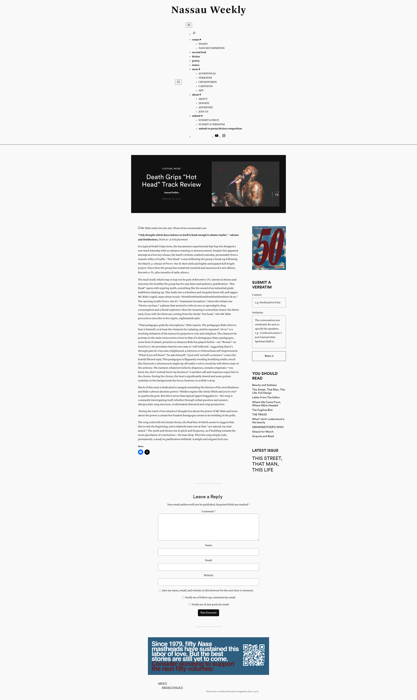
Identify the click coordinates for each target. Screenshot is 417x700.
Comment (209, 511)
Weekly (228, 10)
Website (208, 575)
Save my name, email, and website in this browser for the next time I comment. (208, 590)
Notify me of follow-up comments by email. (210, 597)
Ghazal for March (262, 431)
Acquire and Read (263, 436)
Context (257, 295)
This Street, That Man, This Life (267, 464)
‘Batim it (269, 356)
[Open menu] (178, 82)
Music (177, 169)
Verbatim (257, 312)
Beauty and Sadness (264, 385)
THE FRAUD (259, 414)
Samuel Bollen (171, 193)
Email (208, 560)
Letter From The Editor (266, 397)
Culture (167, 169)
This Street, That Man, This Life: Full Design (268, 391)
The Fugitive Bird (262, 410)
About (162, 683)
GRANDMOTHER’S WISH (268, 427)
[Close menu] (189, 25)
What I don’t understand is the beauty (268, 421)
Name (208, 545)
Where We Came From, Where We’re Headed (266, 404)
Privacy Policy (172, 687)
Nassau (189, 10)
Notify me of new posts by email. (210, 604)
